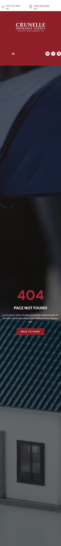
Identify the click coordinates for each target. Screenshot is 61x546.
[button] (13, 54)
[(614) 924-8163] (30, 6)
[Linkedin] (59, 54)
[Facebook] (47, 54)
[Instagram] (53, 54)
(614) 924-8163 (42, 5)
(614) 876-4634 (13, 5)
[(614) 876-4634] (2, 6)
